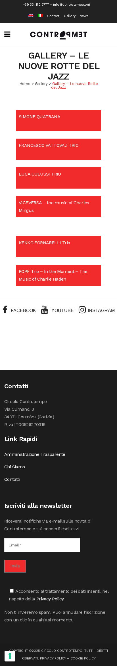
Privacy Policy (50, 599)
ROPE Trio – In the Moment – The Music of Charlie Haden (53, 275)
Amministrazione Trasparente (34, 454)
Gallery (69, 16)
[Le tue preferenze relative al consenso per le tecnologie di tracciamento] (10, 656)
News (84, 16)
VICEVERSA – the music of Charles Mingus (54, 206)
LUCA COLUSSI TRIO (40, 174)
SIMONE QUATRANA (39, 116)
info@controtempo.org (71, 5)
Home (24, 84)
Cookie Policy (83, 658)
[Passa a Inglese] (29, 16)
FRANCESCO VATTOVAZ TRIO (48, 145)
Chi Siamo (14, 466)
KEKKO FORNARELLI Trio (44, 242)
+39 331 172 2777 (36, 5)
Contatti (53, 16)
